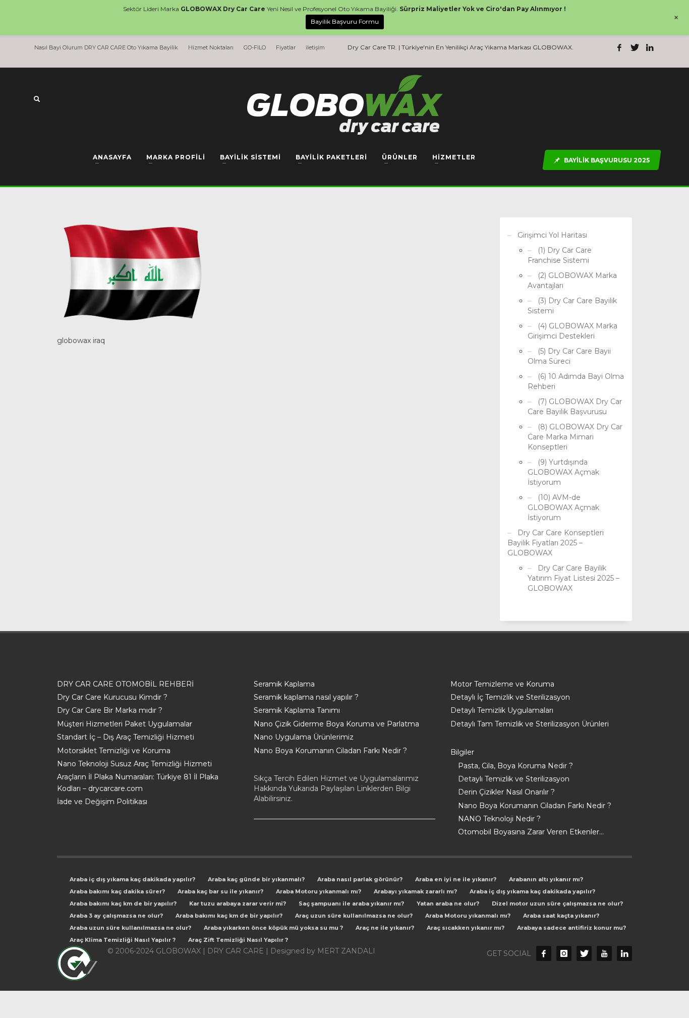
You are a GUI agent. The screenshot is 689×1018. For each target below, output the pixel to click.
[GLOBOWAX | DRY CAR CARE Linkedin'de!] (649, 47)
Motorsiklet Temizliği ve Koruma (113, 750)
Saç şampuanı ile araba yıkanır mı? (351, 903)
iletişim (315, 47)
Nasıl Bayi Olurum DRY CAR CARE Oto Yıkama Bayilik (106, 47)
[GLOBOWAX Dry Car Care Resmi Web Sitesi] (624, 953)
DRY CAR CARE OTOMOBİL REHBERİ (125, 684)
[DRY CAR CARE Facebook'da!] (543, 953)
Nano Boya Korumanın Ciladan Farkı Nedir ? (330, 750)
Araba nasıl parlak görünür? (360, 879)
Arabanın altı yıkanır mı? (546, 879)
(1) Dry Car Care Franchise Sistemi (560, 255)
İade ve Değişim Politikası (102, 801)
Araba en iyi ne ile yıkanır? (455, 879)
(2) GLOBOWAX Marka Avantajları (572, 280)
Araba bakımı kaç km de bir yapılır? (123, 903)
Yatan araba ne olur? (448, 903)
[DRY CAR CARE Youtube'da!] (604, 953)
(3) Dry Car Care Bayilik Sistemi (572, 305)
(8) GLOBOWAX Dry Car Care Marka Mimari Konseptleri (575, 436)
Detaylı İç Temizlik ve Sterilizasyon (510, 697)
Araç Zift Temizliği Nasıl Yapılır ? (238, 939)
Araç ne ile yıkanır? (385, 927)
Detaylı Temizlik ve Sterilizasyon (513, 778)
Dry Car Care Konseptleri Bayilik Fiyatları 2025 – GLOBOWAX (555, 542)
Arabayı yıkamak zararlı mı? (415, 891)
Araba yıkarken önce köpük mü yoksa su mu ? (273, 927)
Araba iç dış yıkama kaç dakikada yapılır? (132, 879)
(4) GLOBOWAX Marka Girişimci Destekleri (572, 331)
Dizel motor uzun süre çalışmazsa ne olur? (557, 903)
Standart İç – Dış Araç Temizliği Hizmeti (125, 737)
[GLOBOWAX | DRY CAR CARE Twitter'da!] (634, 47)
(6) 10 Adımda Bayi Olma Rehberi (576, 381)
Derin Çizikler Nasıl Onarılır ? (506, 792)
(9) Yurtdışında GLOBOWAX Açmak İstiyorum (563, 472)
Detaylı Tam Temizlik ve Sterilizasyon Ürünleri (529, 723)
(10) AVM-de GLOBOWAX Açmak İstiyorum (563, 507)
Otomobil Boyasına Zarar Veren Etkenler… (531, 831)
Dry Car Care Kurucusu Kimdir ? (112, 697)
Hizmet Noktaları (211, 47)
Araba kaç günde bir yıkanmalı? (256, 879)
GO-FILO (255, 47)
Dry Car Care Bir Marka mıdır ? (109, 710)
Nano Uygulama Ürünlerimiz (304, 737)
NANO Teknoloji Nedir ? (499, 818)
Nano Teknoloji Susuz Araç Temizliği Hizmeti (134, 763)
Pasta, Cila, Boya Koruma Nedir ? (515, 765)
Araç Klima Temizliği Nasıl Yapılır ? (123, 939)
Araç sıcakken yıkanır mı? (465, 927)
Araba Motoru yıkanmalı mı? (318, 891)
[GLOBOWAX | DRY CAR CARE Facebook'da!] (619, 47)
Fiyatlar (286, 47)
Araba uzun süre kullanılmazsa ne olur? (130, 927)
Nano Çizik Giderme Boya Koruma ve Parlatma (336, 723)
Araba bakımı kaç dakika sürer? (117, 891)
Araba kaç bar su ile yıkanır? (220, 891)
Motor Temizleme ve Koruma (502, 684)
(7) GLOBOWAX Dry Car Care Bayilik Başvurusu (575, 406)
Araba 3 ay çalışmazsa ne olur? (116, 915)
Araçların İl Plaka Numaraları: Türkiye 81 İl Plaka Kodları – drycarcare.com (137, 782)
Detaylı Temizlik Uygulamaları (501, 710)
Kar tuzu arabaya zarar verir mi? (237, 903)
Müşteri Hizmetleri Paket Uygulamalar (124, 723)
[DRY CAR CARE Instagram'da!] (563, 953)
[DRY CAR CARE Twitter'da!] (584, 953)
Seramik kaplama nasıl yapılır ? (306, 697)
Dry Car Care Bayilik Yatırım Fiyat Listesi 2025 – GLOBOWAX (573, 578)
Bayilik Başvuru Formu (345, 21)
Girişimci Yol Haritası (552, 235)
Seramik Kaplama (284, 684)
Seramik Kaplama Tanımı (297, 710)
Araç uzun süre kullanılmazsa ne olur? (354, 915)
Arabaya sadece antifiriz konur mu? (571, 927)
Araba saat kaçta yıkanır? (561, 915)
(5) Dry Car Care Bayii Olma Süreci (569, 356)
